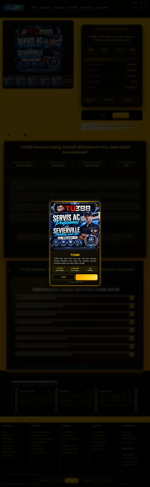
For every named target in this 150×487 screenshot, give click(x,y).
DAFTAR (87, 277)
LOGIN (63, 277)
